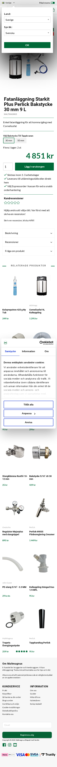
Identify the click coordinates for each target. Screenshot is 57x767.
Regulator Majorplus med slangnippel (12, 533)
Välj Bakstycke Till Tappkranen (18, 135)
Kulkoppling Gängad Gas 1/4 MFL (41, 588)
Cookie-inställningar (11, 707)
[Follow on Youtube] (15, 745)
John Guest (7, 583)
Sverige (9, 3)
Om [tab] (47, 351)
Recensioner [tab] (12, 241)
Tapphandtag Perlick (39, 642)
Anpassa (27, 413)
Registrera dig (27, 735)
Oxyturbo (6, 527)
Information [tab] (28, 351)
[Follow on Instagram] (9, 745)
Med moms (44, 2)
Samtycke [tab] (10, 351)
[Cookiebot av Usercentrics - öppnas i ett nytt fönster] (40, 343)
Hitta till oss (35, 697)
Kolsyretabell (36, 704)
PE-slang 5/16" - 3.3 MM (14, 587)
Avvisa (28, 422)
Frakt (4, 690)
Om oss (33, 690)
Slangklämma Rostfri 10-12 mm (14, 477)
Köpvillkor (7, 694)
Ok (27, 45)
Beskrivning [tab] (11, 232)
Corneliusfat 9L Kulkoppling (37, 311)
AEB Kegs (33, 305)
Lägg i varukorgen (34, 166)
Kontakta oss (8, 714)
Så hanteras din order (11, 697)
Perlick (32, 527)
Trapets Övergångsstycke (11, 644)
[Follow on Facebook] (4, 745)
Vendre (36, 740)
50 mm (20, 140)
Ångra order (7, 700)
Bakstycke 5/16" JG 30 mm (40, 477)
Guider (33, 694)
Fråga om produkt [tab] (15, 250)
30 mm (8, 140)
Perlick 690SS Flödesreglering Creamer (41, 533)
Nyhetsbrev (35, 700)
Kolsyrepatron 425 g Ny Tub (14, 311)
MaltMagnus (10, 114)
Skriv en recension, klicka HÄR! (19, 220)
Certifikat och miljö (10, 704)
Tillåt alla (28, 404)
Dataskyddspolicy (10, 710)
